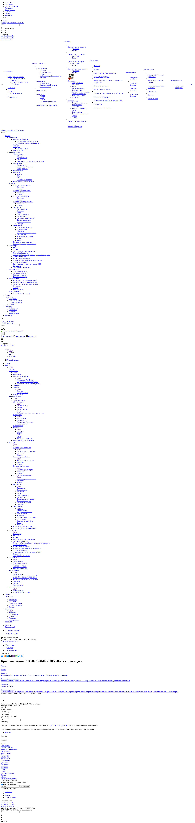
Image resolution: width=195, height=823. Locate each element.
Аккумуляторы (22, 209)
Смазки (15, 288)
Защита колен (22, 165)
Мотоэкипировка (15, 152)
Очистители (17, 286)
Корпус (19, 189)
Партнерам (13, 310)
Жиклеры (20, 231)
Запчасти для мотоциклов (22, 185)
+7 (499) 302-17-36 (7, 36)
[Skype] (19, 656)
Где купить (13, 299)
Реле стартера (22, 235)
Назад (11, 351)
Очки (19, 159)
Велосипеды (5, 755)
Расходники (17, 207)
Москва (11, 354)
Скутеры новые (22, 148)
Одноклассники (12, 650)
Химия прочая (18, 289)
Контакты (8, 315)
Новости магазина (9, 784)
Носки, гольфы (22, 169)
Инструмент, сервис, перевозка (24, 251)
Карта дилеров (14, 313)
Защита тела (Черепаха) (25, 167)
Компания (8, 306)
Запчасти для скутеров (21, 196)
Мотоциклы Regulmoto (21, 139)
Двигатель (20, 187)
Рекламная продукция (20, 262)
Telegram (10, 648)
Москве (53, 725)
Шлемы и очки (18, 154)
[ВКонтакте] (2, 656)
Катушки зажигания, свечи (26, 233)
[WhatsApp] (16, 656)
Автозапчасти (14, 269)
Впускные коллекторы (25, 692)
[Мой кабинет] (2, 319)
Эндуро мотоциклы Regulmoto (27, 141)
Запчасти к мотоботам (24, 180)
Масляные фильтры (20, 273)
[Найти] (1, 27)
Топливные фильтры (20, 277)
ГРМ (34, 692)
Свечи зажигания (23, 214)
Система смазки (112, 692)
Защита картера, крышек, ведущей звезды (27, 260)
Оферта (3, 777)
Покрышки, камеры (24, 222)
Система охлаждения (135, 692)
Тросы (19, 238)
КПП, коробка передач (72, 692)
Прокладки (95, 692)
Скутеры (16, 147)
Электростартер (172, 692)
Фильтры (20, 224)
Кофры (15, 249)
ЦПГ (126, 692)
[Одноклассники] (5, 656)
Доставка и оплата (15, 302)
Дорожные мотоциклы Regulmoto (28, 143)
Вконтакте (11, 645)
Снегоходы (5, 757)
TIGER (19, 174)
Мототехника (14, 137)
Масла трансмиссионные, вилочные (25, 284)
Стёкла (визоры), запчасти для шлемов (30, 161)
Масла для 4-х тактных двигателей (25, 282)
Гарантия (4, 771)
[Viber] (13, 656)
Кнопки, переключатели (21, 258)
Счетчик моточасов (20, 257)
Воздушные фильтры (24, 227)
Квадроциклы (18, 150)
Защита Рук (17, 266)
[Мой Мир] (7, 656)
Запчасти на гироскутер (21, 293)
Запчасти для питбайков (22, 191)
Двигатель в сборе (42, 692)
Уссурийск (12, 356)
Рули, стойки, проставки (21, 268)
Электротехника (15, 291)
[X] (10, 656)
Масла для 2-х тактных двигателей (25, 280)
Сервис (11, 304)
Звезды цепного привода (25, 218)
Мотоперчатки (18, 170)
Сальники (121, 692)
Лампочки (20, 211)
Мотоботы (17, 172)
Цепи (19, 213)
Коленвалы (52, 692)
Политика (12, 311)
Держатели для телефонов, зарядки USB (27, 264)
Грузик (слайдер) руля (20, 253)
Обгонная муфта (86, 692)
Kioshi (19, 178)
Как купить (9, 297)
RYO (19, 176)
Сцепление (103, 692)
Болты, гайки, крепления (151, 692)
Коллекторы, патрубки (25, 236)
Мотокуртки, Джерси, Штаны (23, 181)
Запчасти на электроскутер (22, 242)
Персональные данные (9, 779)
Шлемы (19, 156)
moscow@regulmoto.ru (10, 641)
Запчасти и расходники (9, 749)
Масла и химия (14, 278)
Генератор (163, 692)
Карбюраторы (22, 229)
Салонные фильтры (20, 275)
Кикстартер (60, 692)
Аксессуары (13, 246)
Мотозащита (17, 163)
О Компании (13, 308)
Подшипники (22, 216)
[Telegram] (22, 656)
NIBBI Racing (18, 225)
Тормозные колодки (24, 220)
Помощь (4, 769)
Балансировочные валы (9, 692)
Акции (7, 295)
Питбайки (16, 145)
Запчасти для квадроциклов (23, 202)
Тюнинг (20, 240)
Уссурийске (63, 725)
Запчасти (12, 183)
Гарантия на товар (15, 300)
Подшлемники (22, 158)
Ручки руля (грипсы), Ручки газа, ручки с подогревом (31, 255)
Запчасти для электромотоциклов (24, 244)
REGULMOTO (6, 758)
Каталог (7, 136)
